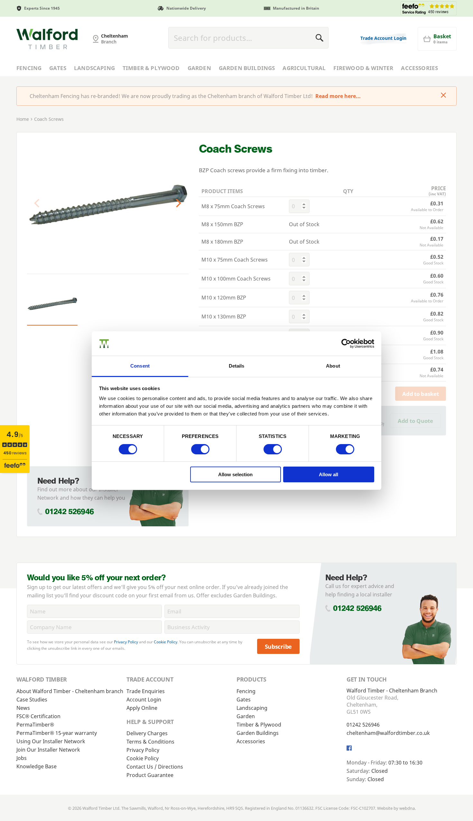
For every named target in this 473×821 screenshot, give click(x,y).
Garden (199, 68)
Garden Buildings (247, 68)
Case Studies (31, 699)
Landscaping (94, 68)
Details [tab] (237, 366)
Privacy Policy (126, 642)
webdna (407, 808)
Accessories (419, 68)
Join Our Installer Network (48, 749)
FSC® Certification (38, 716)
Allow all (328, 474)
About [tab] (333, 366)
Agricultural (304, 68)
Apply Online (141, 707)
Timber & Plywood (151, 68)
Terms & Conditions (150, 741)
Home (22, 119)
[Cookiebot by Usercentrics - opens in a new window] (346, 343)
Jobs (21, 758)
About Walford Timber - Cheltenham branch (69, 691)
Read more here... (338, 96)
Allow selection (235, 474)
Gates (57, 68)
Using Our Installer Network (50, 741)
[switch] (200, 449)
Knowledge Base (36, 766)
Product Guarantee (149, 775)
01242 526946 (69, 511)
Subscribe (278, 646)
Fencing (29, 68)
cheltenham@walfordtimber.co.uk (388, 732)
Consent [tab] (140, 366)
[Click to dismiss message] (443, 96)
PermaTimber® (35, 724)
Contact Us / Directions (154, 766)
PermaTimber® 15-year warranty (56, 732)
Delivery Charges (147, 733)
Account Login (143, 699)
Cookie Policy (165, 642)
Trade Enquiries (145, 691)
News (23, 707)
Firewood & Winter (363, 68)
